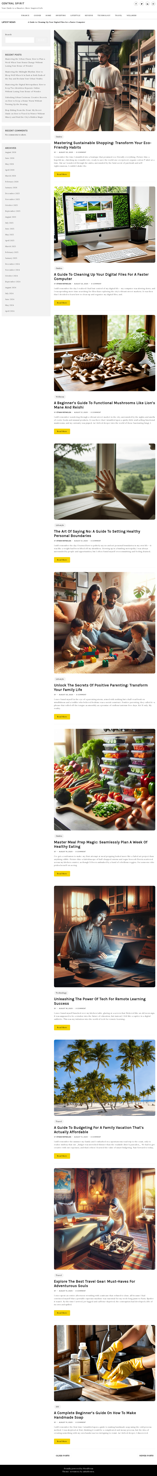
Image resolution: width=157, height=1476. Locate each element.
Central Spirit (13, 3)
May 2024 (9, 305)
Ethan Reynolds (64, 284)
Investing (61, 15)
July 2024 (9, 293)
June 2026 (9, 158)
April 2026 (9, 170)
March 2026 (10, 176)
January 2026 (11, 187)
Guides (37, 15)
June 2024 (9, 299)
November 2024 (12, 270)
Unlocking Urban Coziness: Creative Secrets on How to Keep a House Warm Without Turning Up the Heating (26, 100)
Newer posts (146, 1456)
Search (8, 34)
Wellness (131, 15)
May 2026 (9, 164)
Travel (118, 15)
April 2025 (9, 240)
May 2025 (9, 235)
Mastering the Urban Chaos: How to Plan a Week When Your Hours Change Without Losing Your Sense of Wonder (25, 62)
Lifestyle (75, 15)
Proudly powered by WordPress (78, 1468)
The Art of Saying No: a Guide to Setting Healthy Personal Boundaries (59, 22)
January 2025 (11, 258)
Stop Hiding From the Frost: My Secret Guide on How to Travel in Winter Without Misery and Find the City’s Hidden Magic (25, 113)
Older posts (62, 1456)
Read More (62, 174)
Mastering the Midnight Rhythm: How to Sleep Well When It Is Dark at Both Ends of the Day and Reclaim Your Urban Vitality (25, 75)
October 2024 (11, 276)
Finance (25, 15)
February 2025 (11, 252)
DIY (57, 1407)
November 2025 (12, 199)
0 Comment (81, 152)
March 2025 (10, 246)
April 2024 (9, 311)
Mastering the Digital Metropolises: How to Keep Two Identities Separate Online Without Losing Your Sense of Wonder (25, 88)
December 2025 (12, 193)
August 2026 (10, 152)
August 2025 (10, 217)
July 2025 (9, 223)
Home (48, 15)
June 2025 (9, 229)
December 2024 (12, 264)
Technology (104, 15)
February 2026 (12, 182)
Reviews (89, 15)
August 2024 (10, 287)
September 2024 (12, 282)
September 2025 (12, 211)
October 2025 (11, 205)
